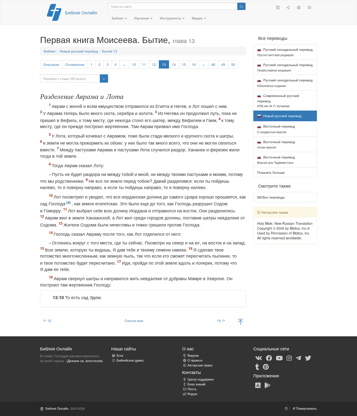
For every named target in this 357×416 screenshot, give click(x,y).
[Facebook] (269, 357)
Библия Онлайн (81, 12)
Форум (192, 394)
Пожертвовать (306, 408)
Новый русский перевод (79, 51)
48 (213, 64)
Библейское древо (130, 360)
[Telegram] (298, 357)
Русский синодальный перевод (285, 52)
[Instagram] (289, 357)
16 (194, 64)
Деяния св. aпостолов (84, 360)
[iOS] (258, 385)
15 (184, 64)
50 (233, 64)
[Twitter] (308, 357)
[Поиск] (241, 6)
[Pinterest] (266, 366)
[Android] (267, 385)
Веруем (193, 355)
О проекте (194, 360)
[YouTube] (279, 357)
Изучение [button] (142, 18)
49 (223, 64)
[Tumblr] (257, 366)
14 (174, 64)
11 (144, 64)
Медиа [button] (198, 18)
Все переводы (273, 197)
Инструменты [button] (171, 18)
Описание (51, 64)
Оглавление (75, 64)
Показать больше (271, 172)
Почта (191, 389)
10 (134, 64)
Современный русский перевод (278, 100)
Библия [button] (118, 18)
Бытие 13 (109, 51)
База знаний (196, 384)
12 (154, 64)
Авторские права (199, 365)
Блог (120, 355)
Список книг (134, 320)
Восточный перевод (276, 129)
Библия (49, 51)
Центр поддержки (200, 379)
